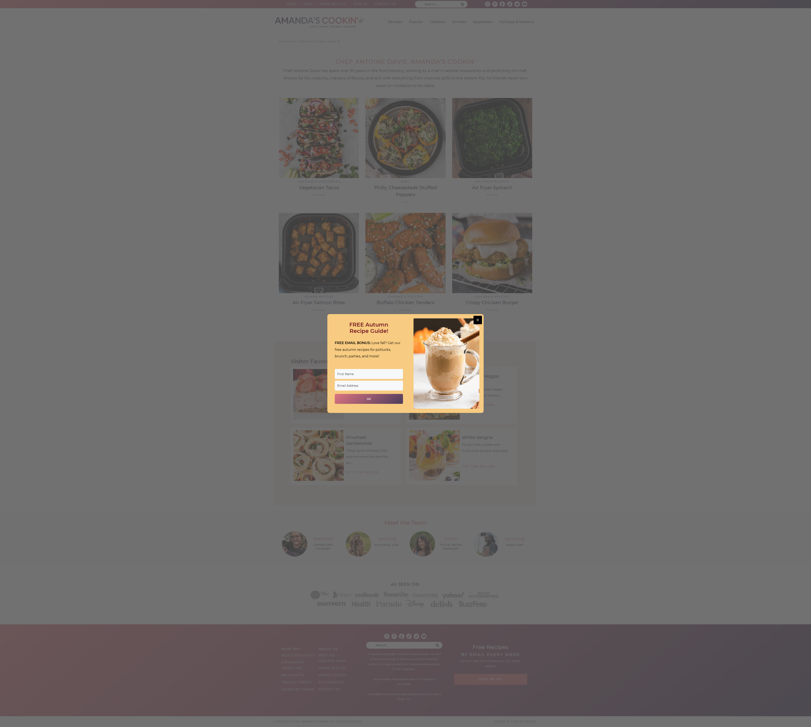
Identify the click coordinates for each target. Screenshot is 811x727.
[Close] (478, 320)
